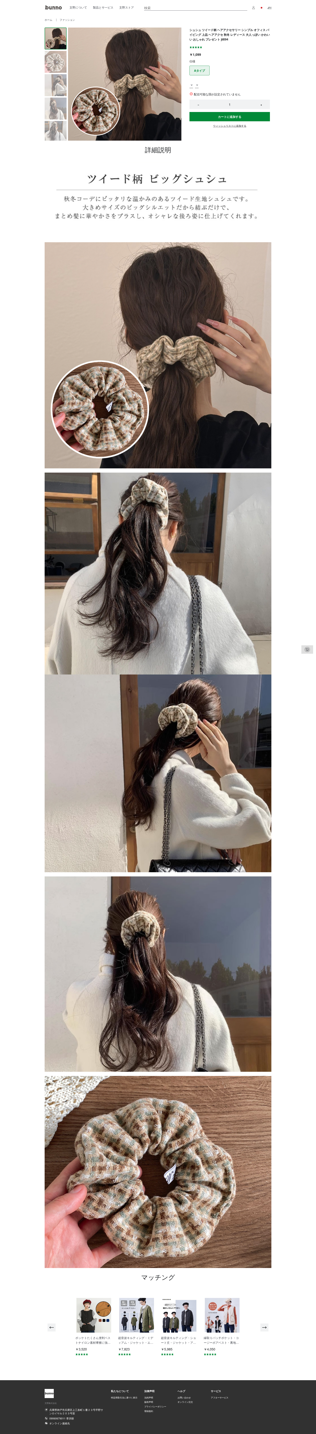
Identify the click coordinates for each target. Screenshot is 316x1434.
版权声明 (148, 1401)
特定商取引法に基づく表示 (124, 1397)
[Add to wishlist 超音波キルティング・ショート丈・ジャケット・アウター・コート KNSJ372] (191, 1304)
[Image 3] (56, 108)
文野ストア (126, 7)
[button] (261, 7)
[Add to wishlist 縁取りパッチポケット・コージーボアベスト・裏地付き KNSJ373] (234, 1304)
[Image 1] (56, 62)
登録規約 (148, 1411)
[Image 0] (56, 38)
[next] (264, 1327)
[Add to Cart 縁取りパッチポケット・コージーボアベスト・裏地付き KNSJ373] (233, 1332)
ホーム (49, 20)
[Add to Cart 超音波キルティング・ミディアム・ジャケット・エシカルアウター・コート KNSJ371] (147, 1332)
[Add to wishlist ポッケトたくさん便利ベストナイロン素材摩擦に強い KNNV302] (106, 1304)
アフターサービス (219, 1397)
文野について (78, 7)
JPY (270, 7)
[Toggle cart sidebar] (307, 649)
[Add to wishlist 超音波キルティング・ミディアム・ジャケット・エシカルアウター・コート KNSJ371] (149, 1304)
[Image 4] (56, 132)
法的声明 (148, 1397)
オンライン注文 (185, 1401)
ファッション (67, 20)
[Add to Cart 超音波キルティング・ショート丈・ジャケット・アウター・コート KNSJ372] (190, 1332)
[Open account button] (253, 7)
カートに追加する (229, 117)
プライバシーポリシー (155, 1406)
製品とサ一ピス (103, 7)
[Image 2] (56, 85)
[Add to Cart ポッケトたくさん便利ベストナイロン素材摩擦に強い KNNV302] (104, 1332)
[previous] (52, 1327)
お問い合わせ (184, 1397)
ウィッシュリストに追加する (229, 125)
